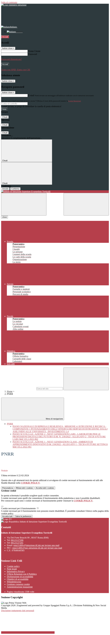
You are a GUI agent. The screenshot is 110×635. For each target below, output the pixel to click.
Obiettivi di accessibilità (17, 579)
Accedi (5, 37)
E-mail (31, 95)
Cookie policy (13, 566)
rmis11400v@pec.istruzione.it (37, 548)
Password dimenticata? (11, 59)
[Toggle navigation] (23, 204)
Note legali (12, 569)
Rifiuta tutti (24, 488)
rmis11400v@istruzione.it (36, 545)
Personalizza (7, 488)
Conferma (15, 189)
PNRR (10, 424)
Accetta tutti (45, 488)
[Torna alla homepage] (55, 191)
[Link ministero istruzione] (13, 5)
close (4, 217)
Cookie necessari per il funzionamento (18, 508)
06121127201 (17, 543)
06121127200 (17, 540)
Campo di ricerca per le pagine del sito (18, 388)
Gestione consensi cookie (18, 584)
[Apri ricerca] (86, 204)
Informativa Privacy (16, 571)
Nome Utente (34, 51)
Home (9, 391)
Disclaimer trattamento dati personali (17, 610)
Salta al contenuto (9, 2)
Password (32, 54)
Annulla (5, 189)
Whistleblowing (14, 582)
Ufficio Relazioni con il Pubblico (22, 574)
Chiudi (4, 117)
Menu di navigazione (54, 419)
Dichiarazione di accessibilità (20, 576)
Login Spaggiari (74, 101)
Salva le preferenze (23, 516)
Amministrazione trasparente (20, 587)
